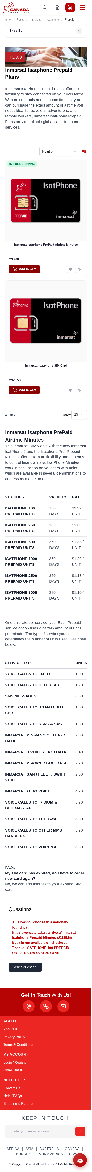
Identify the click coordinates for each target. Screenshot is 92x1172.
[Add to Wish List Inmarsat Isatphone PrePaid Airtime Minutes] (70, 269)
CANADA (72, 1149)
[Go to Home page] (16, 7)
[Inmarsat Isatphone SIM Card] (46, 321)
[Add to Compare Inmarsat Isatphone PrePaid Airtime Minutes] (79, 269)
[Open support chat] (80, 1160)
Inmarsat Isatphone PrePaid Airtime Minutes (46, 244)
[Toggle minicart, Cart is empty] (70, 7)
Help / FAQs (12, 1096)
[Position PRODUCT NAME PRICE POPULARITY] (59, 151)
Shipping (10, 1103)
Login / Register (15, 1062)
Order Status (12, 1070)
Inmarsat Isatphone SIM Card (46, 365)
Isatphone (53, 19)
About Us (10, 1029)
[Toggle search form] (45, 7)
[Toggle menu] (82, 7)
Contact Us (11, 1088)
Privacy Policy (14, 1037)
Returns (27, 1103)
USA (72, 1154)
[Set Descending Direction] (84, 151)
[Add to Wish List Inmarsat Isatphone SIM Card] (70, 390)
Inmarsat (35, 19)
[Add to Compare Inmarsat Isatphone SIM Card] (79, 390)
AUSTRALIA (49, 1149)
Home (7, 19)
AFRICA (13, 1149)
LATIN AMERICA (50, 1154)
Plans (20, 19)
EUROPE (23, 1154)
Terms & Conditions (18, 1044)
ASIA (29, 1149)
